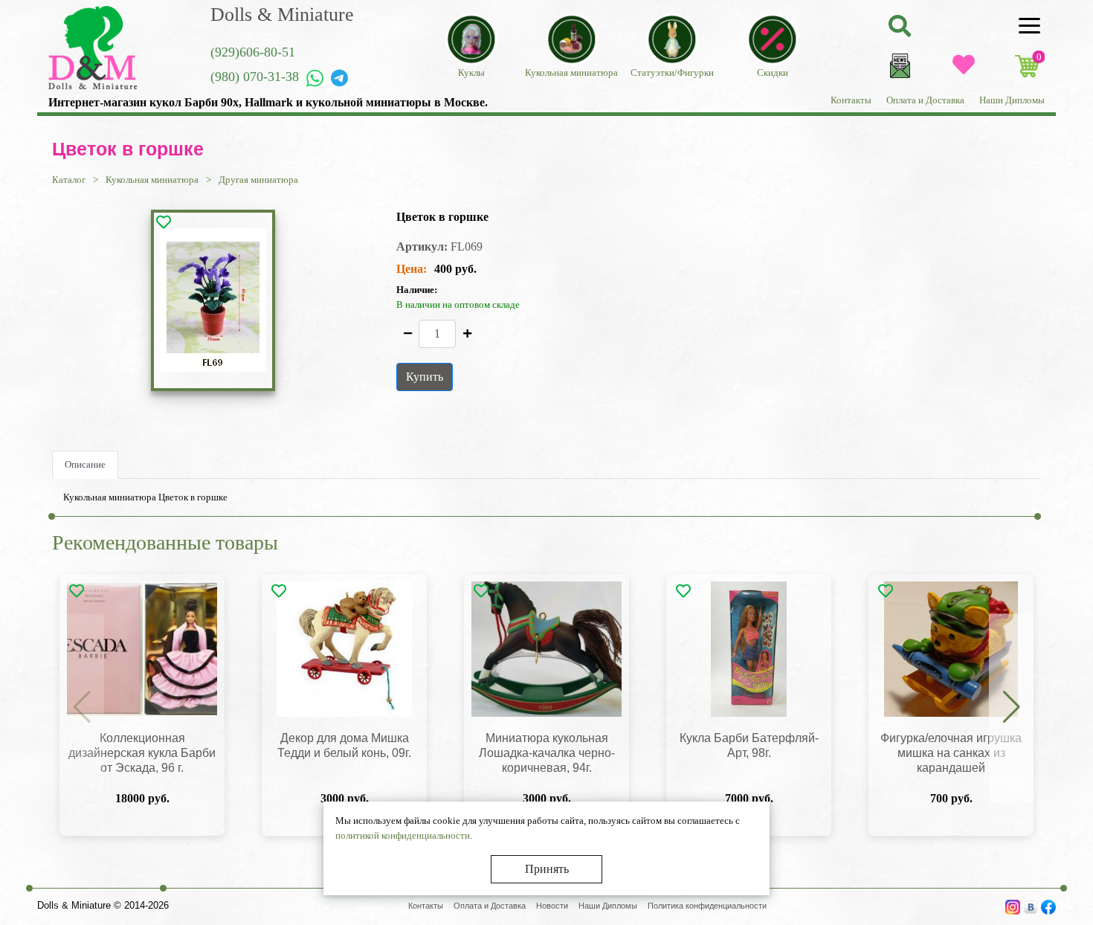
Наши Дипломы (1012, 100)
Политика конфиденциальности (707, 905)
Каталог (69, 179)
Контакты (851, 100)
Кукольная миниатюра (152, 179)
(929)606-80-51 (252, 52)
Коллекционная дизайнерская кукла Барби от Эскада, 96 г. (142, 753)
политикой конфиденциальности (402, 835)
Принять (547, 869)
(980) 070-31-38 (254, 76)
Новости (552, 905)
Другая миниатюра (258, 179)
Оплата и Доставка (925, 100)
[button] (1011, 708)
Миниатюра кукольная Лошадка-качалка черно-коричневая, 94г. (547, 753)
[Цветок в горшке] (213, 300)
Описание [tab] (85, 464)
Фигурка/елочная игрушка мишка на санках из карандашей (951, 753)
